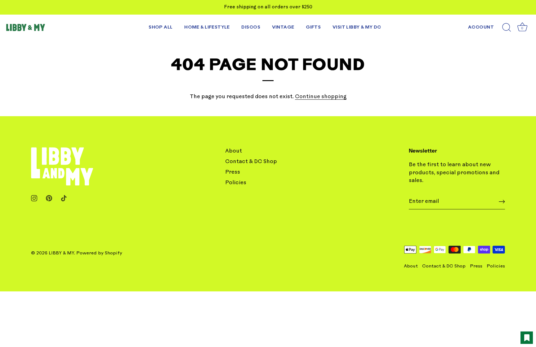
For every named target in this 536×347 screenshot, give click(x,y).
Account (481, 27)
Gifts (313, 27)
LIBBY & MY (61, 253)
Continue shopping (320, 96)
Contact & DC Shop (251, 161)
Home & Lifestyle (207, 27)
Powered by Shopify (99, 253)
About (233, 151)
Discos (250, 27)
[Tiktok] (64, 198)
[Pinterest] (49, 198)
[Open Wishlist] (526, 337)
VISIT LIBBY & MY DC (357, 27)
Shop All (160, 27)
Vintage (283, 27)
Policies (235, 182)
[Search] (506, 27)
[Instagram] (34, 198)
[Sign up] (502, 202)
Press (232, 172)
